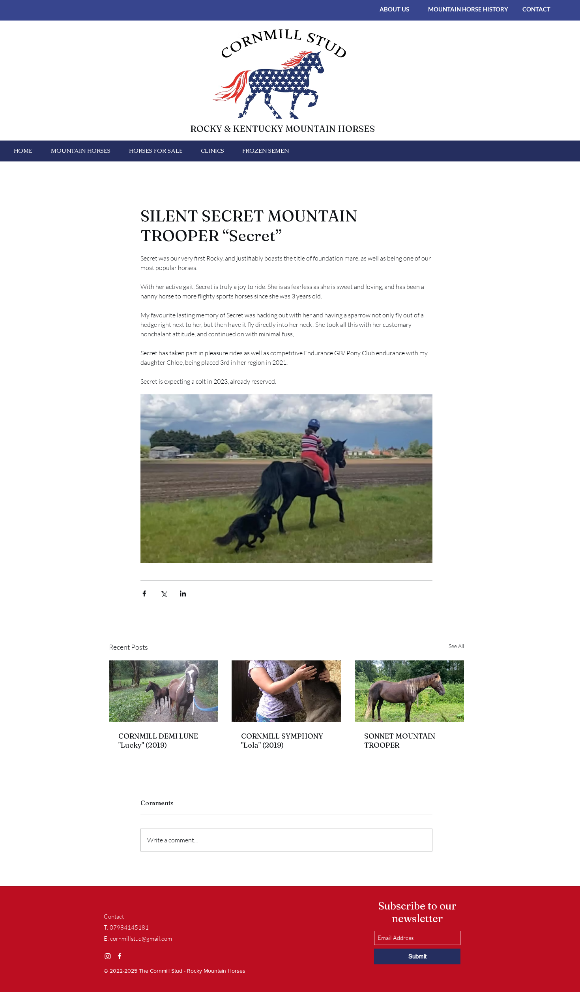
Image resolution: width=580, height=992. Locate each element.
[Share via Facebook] (144, 593)
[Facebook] (119, 956)
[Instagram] (108, 956)
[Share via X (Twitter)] (163, 593)
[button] (80, 151)
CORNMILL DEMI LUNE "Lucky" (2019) (158, 740)
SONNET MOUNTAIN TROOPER (399, 740)
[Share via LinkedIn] (183, 593)
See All (456, 646)
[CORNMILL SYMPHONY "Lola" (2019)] (286, 691)
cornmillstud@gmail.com (141, 938)
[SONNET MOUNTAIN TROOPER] (409, 691)
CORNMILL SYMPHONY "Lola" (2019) (282, 740)
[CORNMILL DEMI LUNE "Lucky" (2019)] (163, 691)
